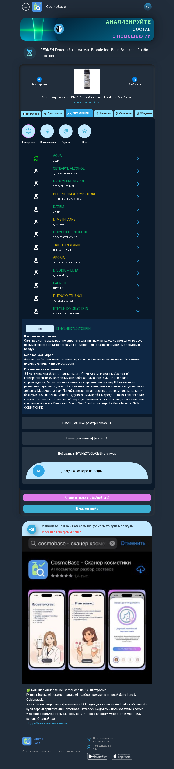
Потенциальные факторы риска (84, 423)
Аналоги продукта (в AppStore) (87, 497)
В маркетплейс (87, 508)
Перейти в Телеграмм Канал (61, 532)
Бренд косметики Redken (87, 102)
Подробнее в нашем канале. (47, 723)
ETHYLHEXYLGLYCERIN (73, 329)
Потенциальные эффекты (84, 438)
